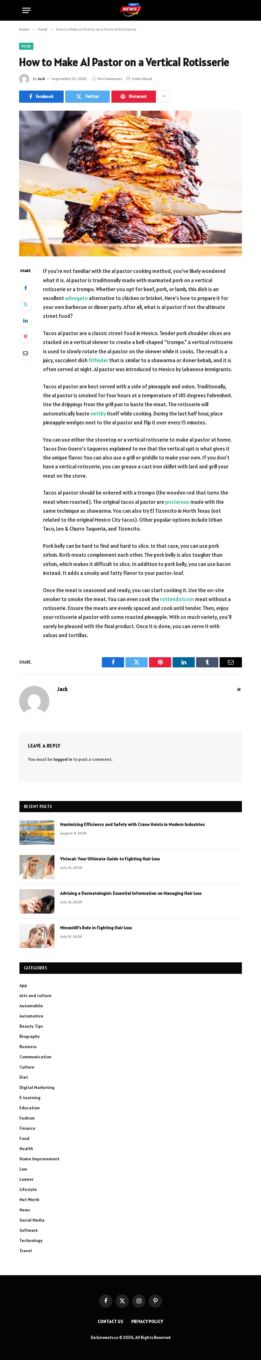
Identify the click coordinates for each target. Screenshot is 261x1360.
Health (26, 1148)
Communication (35, 1057)
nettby (98, 413)
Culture (26, 1067)
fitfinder (98, 360)
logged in (62, 759)
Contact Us (110, 1321)
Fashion (27, 1118)
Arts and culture (35, 995)
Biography (29, 1036)
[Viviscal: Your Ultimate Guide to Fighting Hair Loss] (36, 867)
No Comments (110, 78)
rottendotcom (177, 599)
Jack (41, 78)
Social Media (32, 1220)
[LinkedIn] (25, 320)
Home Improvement (39, 1159)
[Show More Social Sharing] (164, 97)
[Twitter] (25, 304)
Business (28, 1046)
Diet (23, 1077)
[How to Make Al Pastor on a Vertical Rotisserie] (130, 183)
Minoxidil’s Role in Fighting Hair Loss (96, 927)
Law (23, 1169)
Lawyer (26, 1179)
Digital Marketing (36, 1087)
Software (28, 1230)
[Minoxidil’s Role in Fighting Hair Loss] (36, 936)
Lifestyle (28, 1189)
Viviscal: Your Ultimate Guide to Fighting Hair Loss (110, 859)
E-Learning (29, 1097)
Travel (25, 1250)
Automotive (31, 1016)
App (23, 985)
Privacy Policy (147, 1321)
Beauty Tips (31, 1026)
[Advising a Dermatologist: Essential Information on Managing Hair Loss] (36, 901)
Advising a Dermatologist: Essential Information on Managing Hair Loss (130, 893)
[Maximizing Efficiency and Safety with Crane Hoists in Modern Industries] (36, 832)
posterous (177, 501)
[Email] (25, 353)
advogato (76, 298)
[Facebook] (25, 288)
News (24, 1210)
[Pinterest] (25, 336)
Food (26, 46)
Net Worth (29, 1199)
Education (29, 1108)
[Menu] (26, 10)
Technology (31, 1240)
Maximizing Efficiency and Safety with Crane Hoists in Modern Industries (132, 824)
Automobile (31, 1006)
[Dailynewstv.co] (131, 10)
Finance (27, 1128)
